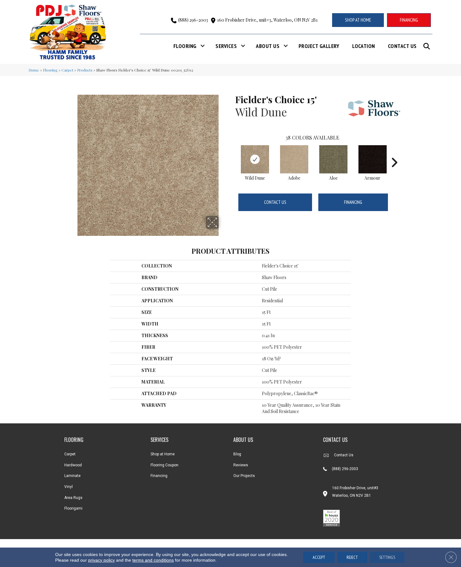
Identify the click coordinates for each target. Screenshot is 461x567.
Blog (237, 454)
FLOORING (73, 439)
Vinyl (68, 487)
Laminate (72, 476)
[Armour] (372, 159)
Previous (232, 153)
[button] (427, 46)
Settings (387, 557)
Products (85, 69)
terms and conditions (153, 560)
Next (394, 153)
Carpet (67, 69)
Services (226, 46)
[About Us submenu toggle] (285, 46)
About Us (267, 46)
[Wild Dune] (255, 159)
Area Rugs (73, 497)
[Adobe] (294, 159)
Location (363, 46)
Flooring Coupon (164, 465)
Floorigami (73, 508)
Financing (353, 202)
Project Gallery (319, 46)
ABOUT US (243, 439)
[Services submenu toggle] (243, 46)
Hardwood (73, 465)
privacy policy (101, 560)
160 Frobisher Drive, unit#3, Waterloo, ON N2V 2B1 (267, 20)
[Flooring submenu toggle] (202, 46)
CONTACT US (335, 439)
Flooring (185, 46)
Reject (352, 557)
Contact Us (402, 46)
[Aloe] (333, 159)
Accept (319, 557)
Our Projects (244, 476)
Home (34, 69)
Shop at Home (163, 454)
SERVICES (159, 439)
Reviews (240, 465)
